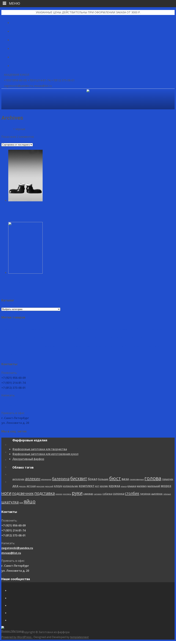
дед (166, 329)
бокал (81, 329)
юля (21, 355)
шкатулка (10, 354)
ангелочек (7, 329)
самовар (77, 346)
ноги (159, 337)
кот (79, 337)
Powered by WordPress (16, 637)
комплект (69, 337)
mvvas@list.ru (11, 405)
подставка (34, 345)
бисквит (67, 328)
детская (13, 337)
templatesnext (79, 637)
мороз (148, 337)
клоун (40, 337)
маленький (136, 337)
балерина (50, 328)
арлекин (21, 328)
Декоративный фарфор (28, 459)
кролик (86, 337)
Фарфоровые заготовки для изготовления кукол (45, 454)
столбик (121, 345)
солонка (108, 346)
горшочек (156, 329)
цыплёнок (146, 346)
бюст (104, 328)
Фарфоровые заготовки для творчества (39, 449)
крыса (106, 338)
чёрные (156, 346)
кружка (96, 337)
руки (66, 345)
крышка (114, 337)
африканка (35, 329)
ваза (114, 329)
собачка (96, 346)
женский (32, 338)
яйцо (30, 353)
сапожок (87, 346)
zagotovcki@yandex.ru (17, 400)
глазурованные (126, 329)
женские (23, 338)
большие (92, 329)
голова (142, 328)
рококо (48, 346)
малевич (124, 337)
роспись (56, 346)
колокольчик (52, 337)
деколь (4, 338)
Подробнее (16, 219)
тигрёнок (134, 346)
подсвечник (12, 345)
